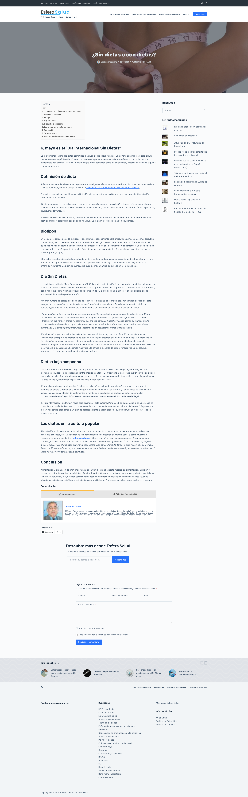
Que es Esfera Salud (49, 3)
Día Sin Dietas (50, 121)
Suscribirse (120, 559)
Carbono (102, 750)
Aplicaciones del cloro (109, 736)
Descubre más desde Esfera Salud (59, 136)
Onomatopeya (105, 746)
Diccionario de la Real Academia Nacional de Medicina (112, 187)
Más (185, 14)
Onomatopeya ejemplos (110, 753)
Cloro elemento (106, 777)
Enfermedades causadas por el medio (116, 726)
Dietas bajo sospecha (53, 124)
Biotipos (48, 117)
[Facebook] (202, 3)
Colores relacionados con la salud (115, 743)
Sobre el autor (50, 133)
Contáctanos (200, 14)
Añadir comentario (87, 604)
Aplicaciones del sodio (109, 719)
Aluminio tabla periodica (110, 770)
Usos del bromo (106, 712)
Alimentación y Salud (141, 62)
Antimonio (103, 760)
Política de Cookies (101, 3)
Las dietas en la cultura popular (58, 127)
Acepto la (91, 628)
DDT (100, 763)
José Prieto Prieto (73, 506)
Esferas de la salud (107, 716)
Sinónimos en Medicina (185, 135)
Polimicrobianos (106, 739)
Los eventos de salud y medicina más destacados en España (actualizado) (190, 164)
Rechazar (26, 789)
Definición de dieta (52, 114)
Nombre (81, 595)
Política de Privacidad (81, 3)
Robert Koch (104, 767)
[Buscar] (206, 3)
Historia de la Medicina (169, 14)
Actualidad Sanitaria (119, 14)
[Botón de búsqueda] (204, 110)
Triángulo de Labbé (107, 722)
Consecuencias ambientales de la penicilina (119, 733)
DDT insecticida (106, 709)
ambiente (102, 729)
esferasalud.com (81, 438)
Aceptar (13, 789)
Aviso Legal (64, 3)
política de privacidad (95, 628)
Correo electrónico (119, 595)
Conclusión (49, 130)
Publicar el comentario (88, 642)
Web (146, 595)
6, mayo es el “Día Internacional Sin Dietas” (63, 111)
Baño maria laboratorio (109, 774)
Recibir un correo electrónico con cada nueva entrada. (104, 634)
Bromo (101, 757)
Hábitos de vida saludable (144, 14)
